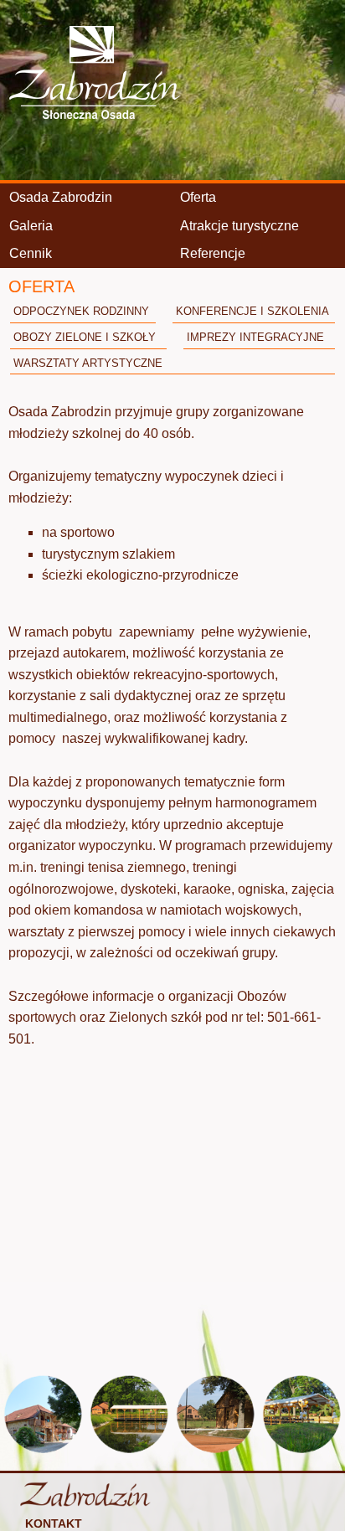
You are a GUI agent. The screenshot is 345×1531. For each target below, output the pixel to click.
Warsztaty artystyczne (87, 363)
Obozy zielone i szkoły (84, 337)
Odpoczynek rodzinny (81, 311)
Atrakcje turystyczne (239, 226)
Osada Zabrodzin (60, 197)
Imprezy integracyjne (255, 337)
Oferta (198, 197)
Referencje (212, 253)
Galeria (31, 226)
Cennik (30, 253)
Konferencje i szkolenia (252, 311)
